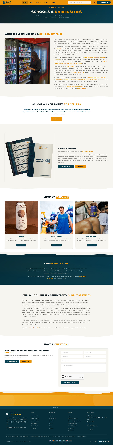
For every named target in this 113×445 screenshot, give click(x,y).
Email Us (26, 361)
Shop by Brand (34, 425)
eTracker (29, 441)
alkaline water (58, 59)
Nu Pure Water (78, 63)
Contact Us (70, 430)
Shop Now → (56, 118)
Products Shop (34, 416)
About (38, 2)
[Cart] (94, 2)
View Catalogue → (66, 166)
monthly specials (81, 88)
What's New (34, 423)
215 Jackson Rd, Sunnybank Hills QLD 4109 (97, 417)
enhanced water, (92, 57)
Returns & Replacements (74, 421)
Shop (30, 2)
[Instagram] (90, 441)
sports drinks (70, 66)
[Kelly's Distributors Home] (6, 2)
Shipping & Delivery (73, 418)
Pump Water (59, 63)
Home (25, 2)
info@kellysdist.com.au (92, 425)
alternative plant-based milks (95, 77)
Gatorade (73, 72)
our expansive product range (75, 86)
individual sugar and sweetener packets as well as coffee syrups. (79, 79)
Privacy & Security (72, 423)
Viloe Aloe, (66, 63)
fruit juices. (59, 48)
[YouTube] (95, 441)
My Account (71, 428)
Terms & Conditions (72, 425)
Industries (51, 421)
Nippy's (71, 63)
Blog (50, 425)
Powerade (81, 72)
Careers (51, 428)
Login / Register (104, 2)
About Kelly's (52, 418)
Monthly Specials (35, 418)
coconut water (101, 57)
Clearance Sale (34, 421)
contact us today (34, 327)
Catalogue (33, 428)
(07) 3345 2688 (13, 361)
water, (86, 57)
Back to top (56, 407)
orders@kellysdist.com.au (93, 429)
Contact (45, 2)
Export (54, 2)
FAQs (69, 416)
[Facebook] (93, 441)
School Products (67, 149)
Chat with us (105, 441)
